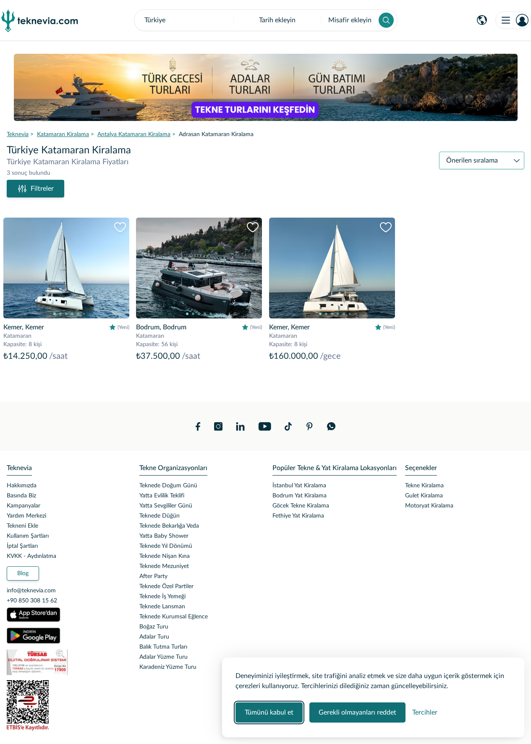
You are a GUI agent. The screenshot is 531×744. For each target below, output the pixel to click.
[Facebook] (198, 426)
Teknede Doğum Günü (168, 486)
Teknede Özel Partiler (166, 586)
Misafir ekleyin (349, 20)
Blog (23, 573)
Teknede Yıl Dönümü (165, 546)
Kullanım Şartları (28, 536)
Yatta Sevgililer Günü (165, 506)
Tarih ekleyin (277, 20)
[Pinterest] (309, 426)
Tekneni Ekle (22, 526)
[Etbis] (66, 705)
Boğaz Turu (153, 627)
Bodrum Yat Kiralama (299, 496)
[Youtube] (264, 426)
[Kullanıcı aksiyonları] (513, 20)
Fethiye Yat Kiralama (298, 516)
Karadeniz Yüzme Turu (167, 667)
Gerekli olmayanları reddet (357, 712)
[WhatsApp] (331, 426)
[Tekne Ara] (386, 20)
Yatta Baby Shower (163, 536)
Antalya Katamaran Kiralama (133, 134)
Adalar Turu (154, 637)
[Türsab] (66, 662)
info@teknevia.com (31, 591)
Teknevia (18, 134)
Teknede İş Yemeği (162, 596)
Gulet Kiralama (424, 496)
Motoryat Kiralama (429, 506)
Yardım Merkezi (26, 516)
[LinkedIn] (240, 426)
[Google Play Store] (33, 636)
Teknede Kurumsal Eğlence (173, 617)
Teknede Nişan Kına (164, 556)
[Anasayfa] (40, 20)
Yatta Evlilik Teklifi (161, 496)
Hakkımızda (22, 486)
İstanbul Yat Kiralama (299, 486)
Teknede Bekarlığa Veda (169, 526)
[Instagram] (218, 426)
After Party (153, 576)
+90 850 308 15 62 (32, 601)
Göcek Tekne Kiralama (300, 506)
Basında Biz (21, 496)
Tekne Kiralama (424, 486)
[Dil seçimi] (482, 20)
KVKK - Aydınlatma (31, 556)
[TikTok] (288, 426)
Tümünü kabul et (269, 712)
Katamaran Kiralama (63, 134)
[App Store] (33, 614)
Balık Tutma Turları (163, 647)
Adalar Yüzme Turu (163, 657)
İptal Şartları (22, 546)
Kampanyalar (23, 506)
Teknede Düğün (159, 516)
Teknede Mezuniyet (164, 566)
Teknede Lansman (162, 607)
